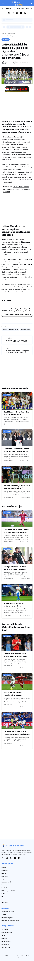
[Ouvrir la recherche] (31, 3)
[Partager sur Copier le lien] (29, 310)
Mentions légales (7, 918)
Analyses (4, 873)
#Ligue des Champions (10, 330)
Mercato (4, 897)
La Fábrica (5, 894)
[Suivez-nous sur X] (17, 13)
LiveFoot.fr (9, 8)
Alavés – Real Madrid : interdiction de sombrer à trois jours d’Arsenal (16, 189)
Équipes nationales (8, 885)
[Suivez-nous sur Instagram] (13, 13)
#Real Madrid (25, 330)
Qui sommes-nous (8, 912)
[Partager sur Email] (25, 310)
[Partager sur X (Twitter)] (11, 310)
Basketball (5, 876)
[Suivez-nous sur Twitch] (25, 13)
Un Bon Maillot (6, 941)
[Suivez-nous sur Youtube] (21, 13)
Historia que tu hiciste (9, 891)
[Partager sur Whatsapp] (16, 310)
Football (4, 888)
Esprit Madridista (7, 932)
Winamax (5, 929)
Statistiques (5, 903)
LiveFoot (4, 938)
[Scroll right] (31, 8)
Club (3, 879)
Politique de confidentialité (10, 921)
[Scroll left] (3, 8)
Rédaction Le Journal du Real (22, 63)
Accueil (4, 34)
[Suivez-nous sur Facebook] (9, 13)
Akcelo (4, 935)
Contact (4, 915)
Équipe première (7, 882)
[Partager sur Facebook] (20, 310)
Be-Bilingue (5, 944)
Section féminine (7, 900)
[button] (3, 2)
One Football (6, 947)
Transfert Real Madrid (22, 8)
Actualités (11, 34)
